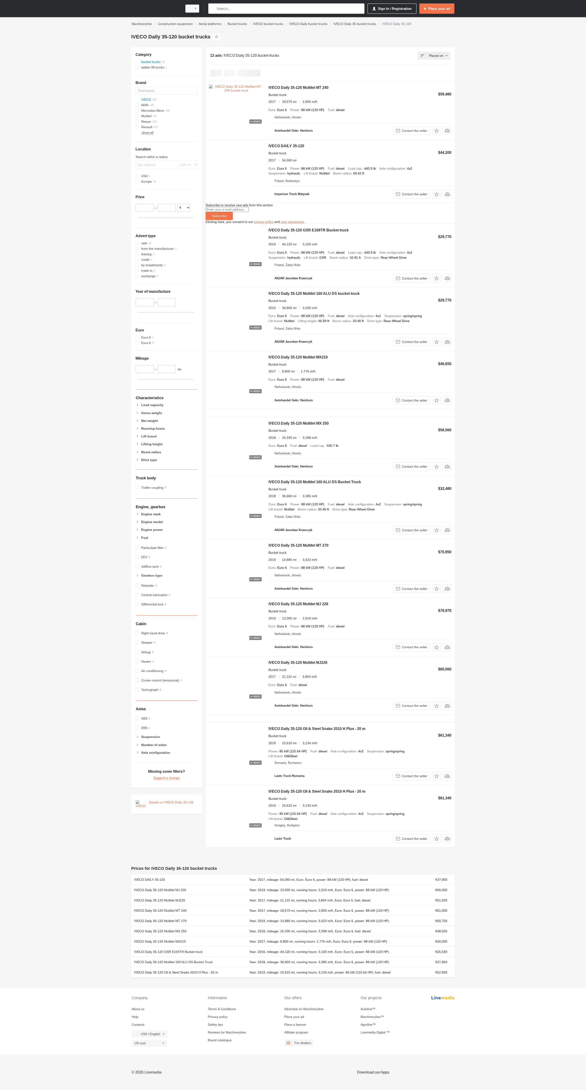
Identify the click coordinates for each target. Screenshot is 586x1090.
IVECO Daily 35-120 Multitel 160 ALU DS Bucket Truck (315, 482)
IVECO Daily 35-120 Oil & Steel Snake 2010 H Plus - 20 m (317, 729)
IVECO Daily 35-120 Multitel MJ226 (298, 662)
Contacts (138, 1024)
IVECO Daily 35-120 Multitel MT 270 (298, 545)
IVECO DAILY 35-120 (286, 146)
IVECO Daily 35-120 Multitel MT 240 (298, 87)
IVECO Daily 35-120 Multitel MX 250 (299, 423)
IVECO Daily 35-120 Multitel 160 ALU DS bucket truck (314, 294)
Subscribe (219, 216)
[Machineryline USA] (156, 8)
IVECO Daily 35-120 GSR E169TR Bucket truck (309, 230)
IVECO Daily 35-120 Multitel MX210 (298, 357)
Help (135, 1017)
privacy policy (264, 222)
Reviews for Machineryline (227, 1032)
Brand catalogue (220, 1040)
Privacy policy (218, 1017)
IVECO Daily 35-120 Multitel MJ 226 (298, 604)
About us (138, 1009)
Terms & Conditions (222, 1009)
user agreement (292, 222)
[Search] (213, 8)
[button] (436, 130)
